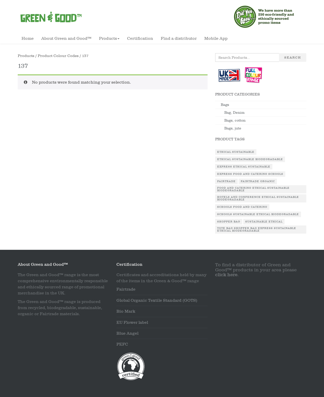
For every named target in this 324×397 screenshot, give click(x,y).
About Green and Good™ (66, 38)
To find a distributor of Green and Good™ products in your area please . (256, 270)
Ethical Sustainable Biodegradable (250, 159)
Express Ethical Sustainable (243, 166)
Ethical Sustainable (235, 152)
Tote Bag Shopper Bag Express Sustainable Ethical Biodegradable (256, 229)
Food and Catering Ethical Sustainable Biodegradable (253, 189)
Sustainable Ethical (263, 221)
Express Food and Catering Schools (250, 174)
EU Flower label (132, 322)
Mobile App (216, 38)
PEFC (122, 344)
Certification (140, 38)
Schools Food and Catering (242, 207)
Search (292, 57)
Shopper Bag (228, 221)
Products (26, 56)
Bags (225, 105)
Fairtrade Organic (258, 181)
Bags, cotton (235, 120)
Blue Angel (127, 333)
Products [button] (108, 38)
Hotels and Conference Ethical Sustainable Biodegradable (258, 198)
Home (28, 38)
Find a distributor (179, 38)
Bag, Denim (234, 112)
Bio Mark (125, 311)
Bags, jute (232, 128)
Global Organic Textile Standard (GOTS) (156, 300)
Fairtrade (226, 181)
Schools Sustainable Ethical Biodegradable (258, 214)
